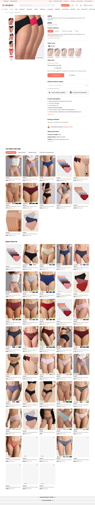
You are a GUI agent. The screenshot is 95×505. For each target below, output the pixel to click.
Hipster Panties (18, 12)
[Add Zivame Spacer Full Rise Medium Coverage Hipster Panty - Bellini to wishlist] (71, 184)
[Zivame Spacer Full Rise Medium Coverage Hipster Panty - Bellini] (64, 193)
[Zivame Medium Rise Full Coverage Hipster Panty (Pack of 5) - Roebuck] (14, 220)
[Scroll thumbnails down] (11, 59)
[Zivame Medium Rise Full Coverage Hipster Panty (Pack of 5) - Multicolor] (81, 193)
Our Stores (72, 1)
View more (50, 114)
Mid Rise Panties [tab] (32, 152)
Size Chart (58, 68)
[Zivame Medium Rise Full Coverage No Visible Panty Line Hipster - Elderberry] (31, 166)
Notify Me (57, 75)
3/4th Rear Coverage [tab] (67, 31)
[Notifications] (73, 5)
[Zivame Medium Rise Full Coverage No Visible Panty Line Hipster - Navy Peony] (47, 166)
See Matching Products (54, 38)
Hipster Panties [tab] (21, 152)
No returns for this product (80, 92)
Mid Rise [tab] (57, 31)
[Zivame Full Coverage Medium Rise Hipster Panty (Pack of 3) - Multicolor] (31, 220)
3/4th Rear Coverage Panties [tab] (47, 152)
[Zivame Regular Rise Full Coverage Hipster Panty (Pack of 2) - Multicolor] (31, 254)
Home (7, 12)
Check (86, 85)
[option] (11, 21)
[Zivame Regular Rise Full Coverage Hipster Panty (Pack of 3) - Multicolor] (47, 254)
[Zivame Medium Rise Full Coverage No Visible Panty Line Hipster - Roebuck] (14, 166)
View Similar (40, 57)
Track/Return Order (57, 1)
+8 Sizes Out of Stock (53, 63)
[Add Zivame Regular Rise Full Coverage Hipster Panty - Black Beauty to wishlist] (54, 383)
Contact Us (66, 1)
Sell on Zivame (80, 1)
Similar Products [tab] (11, 152)
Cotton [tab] (77, 31)
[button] (53, 5)
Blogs (50, 1)
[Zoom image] (29, 37)
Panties (11, 12)
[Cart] (81, 5)
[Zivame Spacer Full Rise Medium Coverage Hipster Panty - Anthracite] (47, 193)
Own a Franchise (88, 1)
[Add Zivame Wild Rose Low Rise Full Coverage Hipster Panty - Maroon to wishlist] (37, 328)
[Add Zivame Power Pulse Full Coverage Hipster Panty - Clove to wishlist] (54, 410)
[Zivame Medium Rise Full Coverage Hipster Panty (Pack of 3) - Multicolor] (14, 419)
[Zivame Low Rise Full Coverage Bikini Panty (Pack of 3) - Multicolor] (64, 364)
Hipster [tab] (50, 31)
